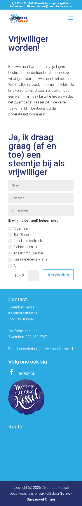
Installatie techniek (28, 241)
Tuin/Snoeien (23, 235)
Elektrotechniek (25, 247)
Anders (19, 266)
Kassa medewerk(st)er (31, 259)
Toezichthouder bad (29, 253)
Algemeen (21, 228)
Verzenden (58, 275)
